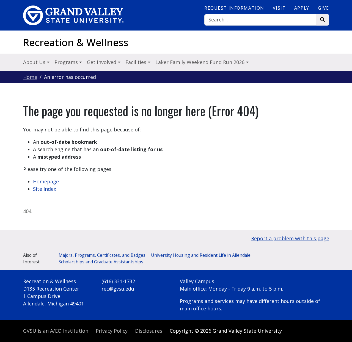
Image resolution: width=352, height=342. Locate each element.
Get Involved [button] (102, 62)
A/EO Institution (55, 330)
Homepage (46, 181)
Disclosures (148, 330)
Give (323, 8)
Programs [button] (66, 62)
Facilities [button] (136, 62)
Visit (279, 8)
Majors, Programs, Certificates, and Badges (102, 255)
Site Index (44, 189)
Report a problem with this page (290, 238)
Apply (301, 8)
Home (30, 77)
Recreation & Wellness (75, 42)
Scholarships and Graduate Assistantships (101, 262)
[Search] (322, 20)
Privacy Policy (112, 330)
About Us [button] (35, 62)
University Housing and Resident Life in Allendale (201, 255)
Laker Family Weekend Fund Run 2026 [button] (200, 62)
